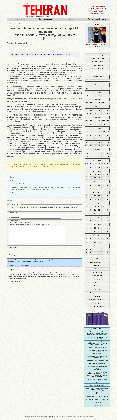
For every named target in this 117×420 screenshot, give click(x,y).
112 (99, 156)
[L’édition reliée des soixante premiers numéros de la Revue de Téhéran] (97, 326)
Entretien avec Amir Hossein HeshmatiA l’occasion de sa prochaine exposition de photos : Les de (97, 398)
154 (99, 121)
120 (107, 153)
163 (86, 110)
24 (107, 239)
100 (99, 167)
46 (99, 217)
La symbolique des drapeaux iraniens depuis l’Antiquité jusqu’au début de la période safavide (97, 368)
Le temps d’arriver (97, 402)
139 (86, 132)
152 (91, 121)
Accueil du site (20, 19)
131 (103, 142)
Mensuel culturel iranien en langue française (36, 416)
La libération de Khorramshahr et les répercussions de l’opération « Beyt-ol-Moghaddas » (97, 352)
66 (107, 199)
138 (107, 135)
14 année (97, 107)
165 (95, 110)
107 (103, 164)
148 (99, 124)
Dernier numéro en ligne (97, 55)
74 (91, 189)
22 (99, 239)
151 (86, 121)
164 (91, 110)
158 (91, 114)
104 (91, 164)
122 (91, 146)
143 (103, 132)
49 (86, 210)
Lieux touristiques (97, 276)
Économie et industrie (97, 262)
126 (107, 146)
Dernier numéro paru (97, 58)
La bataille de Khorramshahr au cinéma (97, 360)
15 (95, 242)
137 (103, 135)
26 (91, 231)
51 (95, 210)
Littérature (97, 279)
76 (99, 189)
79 (86, 185)
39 (95, 221)
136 (99, 135)
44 (91, 217)
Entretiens (97, 265)
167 (103, 110)
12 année (97, 128)
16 (99, 242)
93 (95, 174)
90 (107, 178)
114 (107, 156)
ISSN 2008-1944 (63, 416)
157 (86, 114)
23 (103, 239)
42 (107, 221)
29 (103, 231)
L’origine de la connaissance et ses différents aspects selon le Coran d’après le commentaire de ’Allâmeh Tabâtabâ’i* (97, 374)
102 (107, 167)
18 (107, 242)
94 (99, 174)
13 (86, 242)
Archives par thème (97, 65)
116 (91, 153)
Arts (97, 259)
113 (103, 156)
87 (95, 178)
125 (103, 146)
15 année (97, 100)
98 (91, 167)
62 (91, 199)
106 (99, 164)
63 (95, 199)
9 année (97, 160)
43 (86, 217)
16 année (97, 92)
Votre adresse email (15, 217)
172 (99, 103)
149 (103, 124)
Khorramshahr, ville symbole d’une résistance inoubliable (97, 338)
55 (86, 207)
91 (86, 174)
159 (95, 114)
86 (91, 178)
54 (107, 210)
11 (103, 249)
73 (86, 189)
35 (103, 228)
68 (91, 196)
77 (103, 189)
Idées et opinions (97, 272)
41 (103, 221)
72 (107, 196)
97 (86, 167)
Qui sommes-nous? (46, 19)
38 (91, 221)
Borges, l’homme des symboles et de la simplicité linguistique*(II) (32, 261)
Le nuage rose (97, 405)
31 (86, 228)
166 (99, 110)
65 (103, 199)
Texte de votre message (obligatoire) (20, 222)
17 (103, 242)
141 (95, 132)
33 (95, 228)
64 (99, 199)
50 (91, 210)
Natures (97, 282)
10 (99, 249)
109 (86, 156)
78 (107, 189)
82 (99, 185)
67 (86, 196)
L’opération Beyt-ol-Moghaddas (97, 347)
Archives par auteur (97, 68)
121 (86, 146)
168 (107, 110)
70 (99, 196)
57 (95, 207)
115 (86, 153)
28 (99, 231)
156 (107, 121)
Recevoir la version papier (97, 19)
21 (95, 239)
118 (99, 153)
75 (95, 189)
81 (95, 185)
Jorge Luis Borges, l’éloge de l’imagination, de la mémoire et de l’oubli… (47, 54)
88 (99, 178)
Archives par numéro (97, 61)
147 (95, 124)
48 (107, 217)
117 (95, 153)
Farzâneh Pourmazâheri (17, 43)
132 (107, 142)
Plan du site (91, 416)
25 (86, 231)
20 (91, 239)
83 (103, 185)
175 (91, 96)
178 (86, 88)
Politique (97, 286)
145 (86, 124)
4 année (97, 214)
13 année (97, 117)
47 (103, 217)
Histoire (97, 269)
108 (107, 164)
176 (95, 96)
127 (86, 142)
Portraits (97, 289)
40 (99, 221)
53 (103, 210)
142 (99, 132)
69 (95, 196)
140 (91, 132)
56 (91, 207)
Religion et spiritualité (97, 293)
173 (103, 103)
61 (86, 199)
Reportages (97, 296)
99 (95, 167)
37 (86, 221)
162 (107, 114)
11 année (97, 139)
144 (107, 132)
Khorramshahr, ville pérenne (97, 363)
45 (95, 217)
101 (103, 167)
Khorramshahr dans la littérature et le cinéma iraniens (97, 357)
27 (95, 231)
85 (86, 178)
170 (91, 103)
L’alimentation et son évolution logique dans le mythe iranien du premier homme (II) (97, 381)
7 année (97, 182)
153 (95, 121)
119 (103, 153)
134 (91, 135)
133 (86, 135)
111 (95, 156)
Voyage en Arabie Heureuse (97, 385)
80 (91, 185)
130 (99, 142)
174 (86, 96)
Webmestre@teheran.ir (82, 416)
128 (91, 142)
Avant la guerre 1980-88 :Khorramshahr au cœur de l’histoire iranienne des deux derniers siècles (97, 333)
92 (91, 174)
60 (107, 207)
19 (86, 239)
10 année (97, 150)
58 (99, 207)
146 (91, 124)
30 (107, 231)
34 (99, 228)
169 (86, 103)
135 (95, 135)
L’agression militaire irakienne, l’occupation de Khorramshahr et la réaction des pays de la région (97, 343)
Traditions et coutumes (97, 306)
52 (99, 210)
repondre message (15, 281)
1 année (97, 246)
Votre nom (12, 215)
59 (103, 207)
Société (97, 303)
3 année (97, 225)
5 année (97, 203)
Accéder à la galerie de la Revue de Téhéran (97, 35)
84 (107, 185)
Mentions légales (72, 416)
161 (103, 114)
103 (86, 164)
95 (103, 174)
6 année (97, 192)
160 (99, 114)
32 (91, 228)
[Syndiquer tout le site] (23, 416)
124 (99, 146)
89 (103, 178)
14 (91, 242)
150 (107, 124)
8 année (97, 171)
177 (99, 96)
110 (91, 156)
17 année (97, 85)
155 (103, 121)
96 (107, 174)
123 (95, 146)
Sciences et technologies (97, 299)
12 (107, 249)
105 (95, 164)
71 (103, 196)
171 (95, 103)
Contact (71, 19)
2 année (97, 235)
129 (95, 142)
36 (107, 228)
